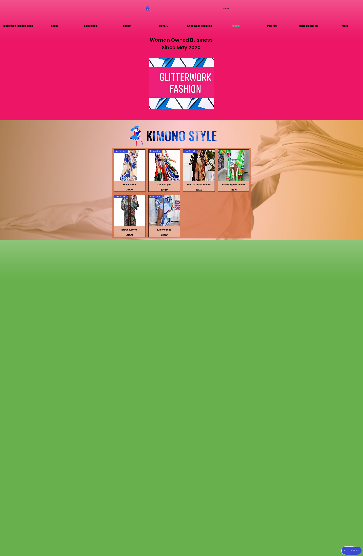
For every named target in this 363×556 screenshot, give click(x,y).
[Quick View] (233, 165)
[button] (147, 8)
